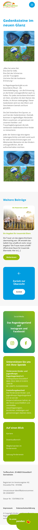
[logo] (10, 3)
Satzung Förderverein (15, 454)
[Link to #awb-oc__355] (32, 5)
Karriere (9, 433)
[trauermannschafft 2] (19, 207)
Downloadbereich (13, 440)
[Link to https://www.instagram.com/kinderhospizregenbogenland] (12, 343)
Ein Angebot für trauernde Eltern (17, 233)
